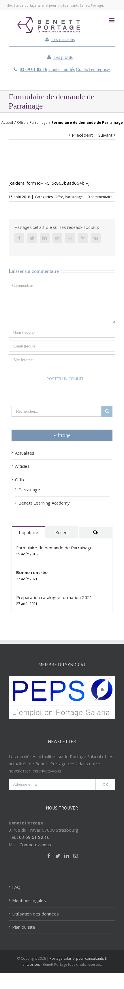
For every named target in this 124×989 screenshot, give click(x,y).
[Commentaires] (95, 532)
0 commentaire (100, 196)
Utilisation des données (35, 914)
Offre (59, 196)
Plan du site (23, 927)
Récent (62, 532)
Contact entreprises (93, 69)
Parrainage (74, 196)
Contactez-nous (35, 844)
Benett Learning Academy (44, 503)
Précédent (82, 135)
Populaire (28, 532)
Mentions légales (29, 900)
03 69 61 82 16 (33, 69)
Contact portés (61, 69)
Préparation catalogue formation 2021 (54, 597)
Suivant (105, 135)
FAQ (16, 887)
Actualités (24, 453)
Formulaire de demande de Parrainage (54, 547)
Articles (22, 466)
